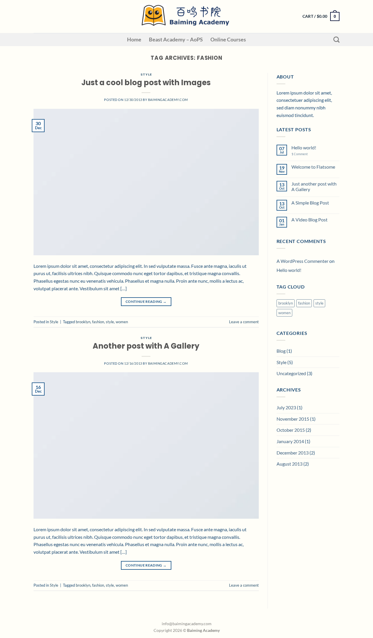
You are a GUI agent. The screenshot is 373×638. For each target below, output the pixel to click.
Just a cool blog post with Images (146, 82)
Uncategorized (291, 373)
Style (146, 74)
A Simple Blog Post (310, 202)
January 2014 (290, 441)
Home (134, 39)
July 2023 (286, 407)
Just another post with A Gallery (314, 186)
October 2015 (291, 430)
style (110, 321)
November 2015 (293, 419)
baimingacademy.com (168, 100)
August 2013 (289, 463)
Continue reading (146, 301)
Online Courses (228, 39)
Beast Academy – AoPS (176, 39)
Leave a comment (244, 321)
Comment (299, 154)
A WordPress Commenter (302, 261)
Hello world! (303, 147)
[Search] (336, 39)
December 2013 (293, 452)
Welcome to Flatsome (313, 166)
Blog (281, 351)
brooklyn (83, 321)
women (122, 321)
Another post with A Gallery (146, 346)
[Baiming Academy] (186, 16)
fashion (98, 321)
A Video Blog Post (309, 219)
